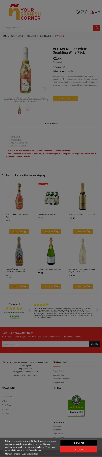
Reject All (78, 442)
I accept (78, 449)
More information (12, 454)
